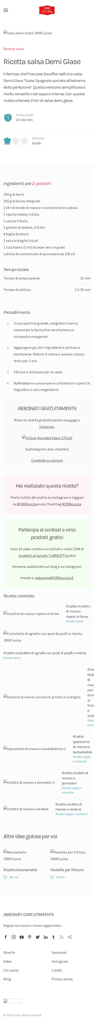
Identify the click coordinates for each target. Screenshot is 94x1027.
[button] (5, 10)
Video (7, 961)
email (72, 420)
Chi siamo (11, 970)
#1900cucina (71, 504)
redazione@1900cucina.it (54, 577)
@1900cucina (27, 504)
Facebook (59, 952)
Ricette (9, 952)
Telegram (46, 426)
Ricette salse (13, 48)
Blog (7, 979)
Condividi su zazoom (47, 460)
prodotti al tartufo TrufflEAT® (41, 555)
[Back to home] (47, 10)
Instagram (60, 961)
